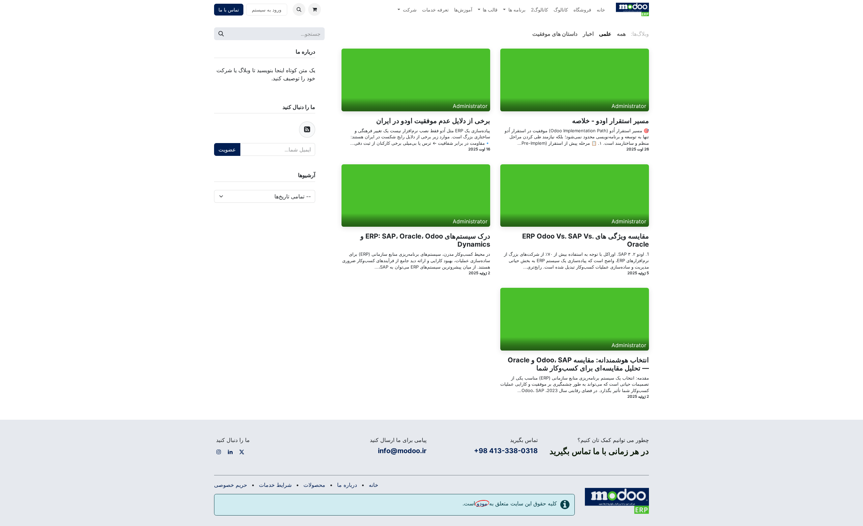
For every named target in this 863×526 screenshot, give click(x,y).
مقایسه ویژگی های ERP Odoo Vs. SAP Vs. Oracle (585, 240)
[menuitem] (601, 9)
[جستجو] (221, 33)
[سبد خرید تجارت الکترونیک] (314, 9)
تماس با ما (228, 9)
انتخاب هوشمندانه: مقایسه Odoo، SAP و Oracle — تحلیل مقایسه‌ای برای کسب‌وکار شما (578, 364)
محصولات (314, 484)
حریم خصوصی (230, 484)
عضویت (227, 149)
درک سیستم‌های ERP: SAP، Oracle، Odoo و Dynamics (425, 240)
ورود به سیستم (266, 9)
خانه (373, 484)
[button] (299, 9)
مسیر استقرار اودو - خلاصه (610, 121)
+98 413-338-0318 (506, 451)
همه (621, 33)
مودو (482, 503)
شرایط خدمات (275, 484)
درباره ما (347, 484)
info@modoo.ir (402, 451)
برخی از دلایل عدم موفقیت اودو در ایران (433, 121)
